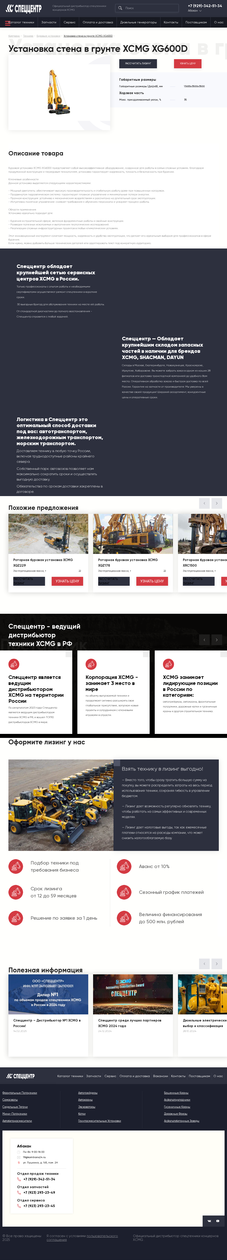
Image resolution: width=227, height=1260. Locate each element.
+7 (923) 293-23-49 (39, 1193)
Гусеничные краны (177, 1107)
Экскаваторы (86, 1107)
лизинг (23, 581)
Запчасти (48, 22)
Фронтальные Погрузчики (19, 1092)
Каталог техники (21, 22)
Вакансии (160, 1076)
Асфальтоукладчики (177, 1099)
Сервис (69, 22)
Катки (82, 1113)
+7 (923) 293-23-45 (39, 1206)
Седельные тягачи (15, 1107)
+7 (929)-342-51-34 (205, 6)
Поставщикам (196, 22)
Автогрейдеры (88, 1092)
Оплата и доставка (98, 22)
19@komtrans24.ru (34, 1157)
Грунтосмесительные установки (99, 1121)
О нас (218, 22)
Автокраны (85, 1099)
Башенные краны (176, 1092)
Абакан (193, 10)
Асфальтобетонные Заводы (181, 1121)
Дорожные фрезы (175, 1113)
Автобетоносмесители (17, 1121)
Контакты (171, 22)
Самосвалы (10, 1099)
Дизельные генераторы (138, 22)
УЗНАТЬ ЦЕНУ (188, 63)
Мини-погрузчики (14, 1113)
